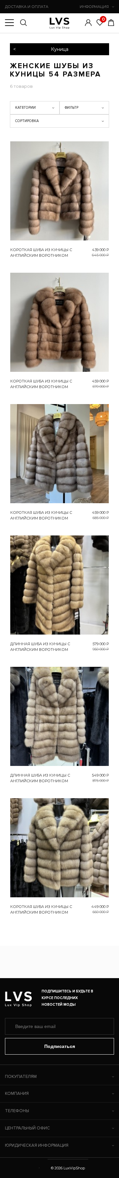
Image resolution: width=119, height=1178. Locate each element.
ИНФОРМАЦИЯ (94, 6)
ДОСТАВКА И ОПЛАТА (26, 6)
